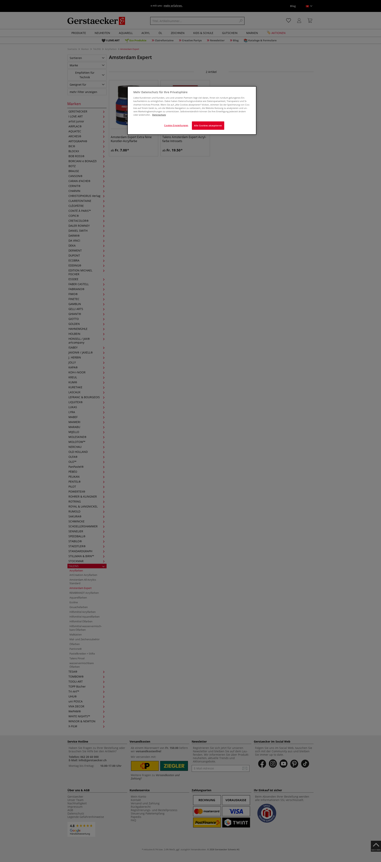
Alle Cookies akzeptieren (208, 125)
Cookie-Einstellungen (176, 125)
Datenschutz (159, 114)
